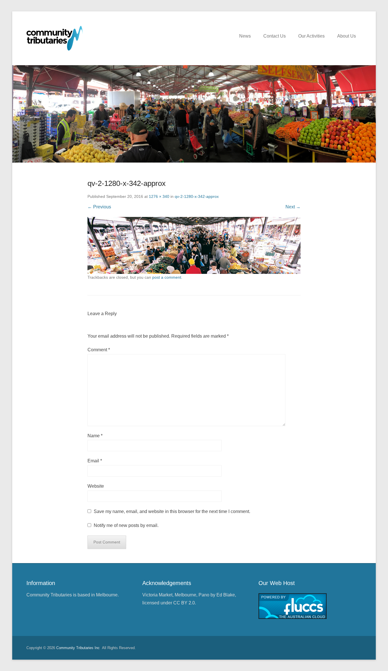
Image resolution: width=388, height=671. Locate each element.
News (245, 36)
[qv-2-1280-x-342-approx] (194, 245)
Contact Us (274, 36)
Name (95, 435)
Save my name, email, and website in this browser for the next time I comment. (172, 511)
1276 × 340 (159, 196)
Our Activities (311, 36)
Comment (98, 349)
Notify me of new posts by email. (126, 525)
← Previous (99, 206)
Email (94, 460)
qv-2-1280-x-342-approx (197, 196)
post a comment (166, 277)
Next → (293, 206)
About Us (346, 36)
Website (95, 486)
